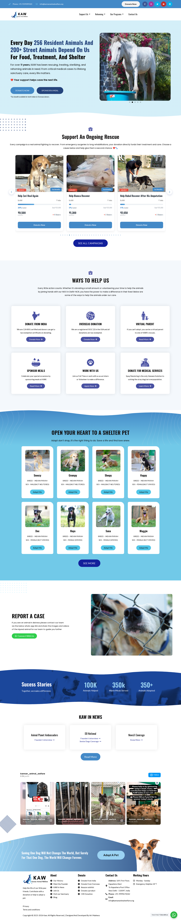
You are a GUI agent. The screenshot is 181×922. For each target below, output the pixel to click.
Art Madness (94, 915)
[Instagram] (151, 4)
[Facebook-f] (145, 4)
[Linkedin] (169, 4)
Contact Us (132, 14)
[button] (50, 90)
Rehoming (99, 14)
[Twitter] (157, 4)
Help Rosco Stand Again (132, 196)
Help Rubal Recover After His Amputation (90, 196)
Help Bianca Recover (28, 196)
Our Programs (115, 14)
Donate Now (39, 225)
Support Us (83, 14)
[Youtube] (163, 4)
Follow (156, 775)
